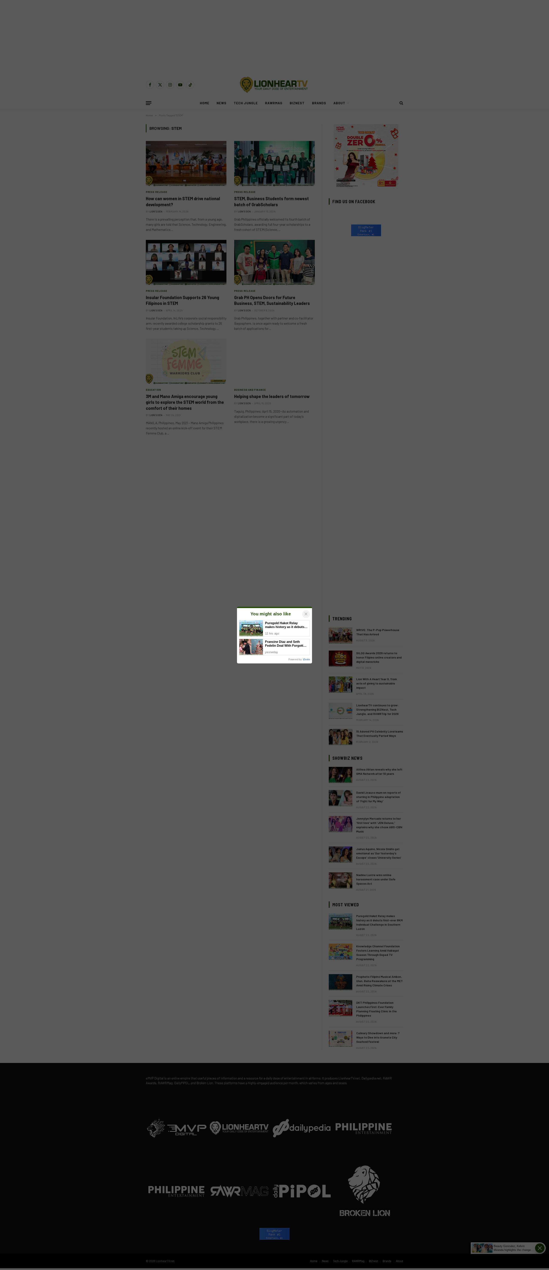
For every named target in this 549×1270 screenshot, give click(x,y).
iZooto (306, 659)
